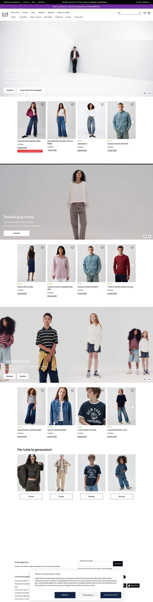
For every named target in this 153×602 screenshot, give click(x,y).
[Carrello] (149, 13)
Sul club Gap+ (102, 2)
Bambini (23, 376)
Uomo (33, 12)
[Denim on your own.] (76, 59)
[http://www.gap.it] (5, 15)
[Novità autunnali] (76, 202)
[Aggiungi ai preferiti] (42, 104)
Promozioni (79, 17)
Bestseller (48, 17)
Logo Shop (23, 17)
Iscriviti (118, 564)
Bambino (51, 12)
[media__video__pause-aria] (145, 93)
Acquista (9, 90)
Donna (25, 12)
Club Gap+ (41, 2)
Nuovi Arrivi (15, 12)
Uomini (61, 497)
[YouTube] (123, 576)
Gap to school (35, 17)
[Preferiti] (144, 13)
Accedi (138, 2)
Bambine (9, 376)
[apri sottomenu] (20, 12)
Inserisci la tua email (86, 561)
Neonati (122, 497)
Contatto (26, 2)
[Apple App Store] (133, 585)
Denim (13, 17)
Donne (31, 497)
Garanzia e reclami (21, 590)
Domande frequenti (21, 581)
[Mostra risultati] (140, 13)
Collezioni (59, 17)
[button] (132, 122)
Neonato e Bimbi (64, 12)
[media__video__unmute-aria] (149, 93)
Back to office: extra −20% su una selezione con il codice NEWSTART (76, 6)
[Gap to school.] (76, 345)
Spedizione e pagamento (12, 2)
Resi (16, 587)
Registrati (93, 2)
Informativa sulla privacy (23, 596)
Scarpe (68, 17)
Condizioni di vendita (22, 593)
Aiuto (33, 2)
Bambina (42, 12)
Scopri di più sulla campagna (31, 90)
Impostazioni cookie (22, 599)
